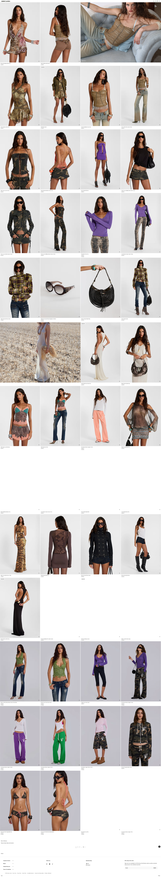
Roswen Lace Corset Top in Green (46, 702)
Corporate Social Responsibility (39, 873)
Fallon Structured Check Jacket (5, 318)
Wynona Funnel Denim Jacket (85, 575)
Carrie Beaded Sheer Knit (125, 511)
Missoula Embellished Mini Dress (6, 63)
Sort (1, 875)
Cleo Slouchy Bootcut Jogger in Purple (6, 767)
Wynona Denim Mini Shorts (125, 575)
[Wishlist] (155, 1)
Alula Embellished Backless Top (5, 511)
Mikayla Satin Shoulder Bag (125, 383)
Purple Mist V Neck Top (84, 254)
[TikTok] (52, 864)
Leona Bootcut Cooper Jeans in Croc (46, 511)
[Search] (153, 1)
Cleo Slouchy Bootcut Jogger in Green (47, 767)
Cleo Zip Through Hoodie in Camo (126, 767)
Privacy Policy (19, 873)
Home (2, 853)
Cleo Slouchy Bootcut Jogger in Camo (127, 702)
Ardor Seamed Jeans (124, 318)
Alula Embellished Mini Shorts (45, 63)
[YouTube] (49, 864)
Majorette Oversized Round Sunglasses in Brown (48, 318)
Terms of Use (14, 873)
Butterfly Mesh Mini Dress (45, 575)
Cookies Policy (24, 873)
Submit (154, 867)
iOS (88, 863)
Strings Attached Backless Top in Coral (47, 190)
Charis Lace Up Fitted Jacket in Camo (6, 254)
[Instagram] (46, 864)
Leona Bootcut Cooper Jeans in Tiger (127, 254)
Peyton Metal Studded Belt (85, 511)
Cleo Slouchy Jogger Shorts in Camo (86, 767)
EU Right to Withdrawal (48, 873)
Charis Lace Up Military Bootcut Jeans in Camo (48, 254)
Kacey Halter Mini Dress (85, 190)
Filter (159, 875)
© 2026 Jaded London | (8, 873)
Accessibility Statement (30, 873)
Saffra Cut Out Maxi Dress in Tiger (6, 575)
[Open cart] (157, 1)
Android (88, 865)
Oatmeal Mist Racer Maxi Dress (86, 383)
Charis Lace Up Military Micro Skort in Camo (128, 190)
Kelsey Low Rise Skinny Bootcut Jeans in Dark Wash (9, 702)
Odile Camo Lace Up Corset (5, 190)
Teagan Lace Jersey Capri (85, 702)
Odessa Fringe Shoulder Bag (85, 318)
